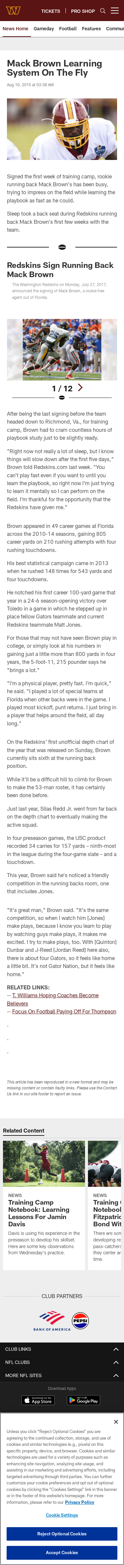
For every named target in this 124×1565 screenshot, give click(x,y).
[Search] (102, 10)
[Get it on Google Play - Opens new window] (83, 1403)
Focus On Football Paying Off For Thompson (64, 1011)
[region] (62, 1489)
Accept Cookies (62, 1552)
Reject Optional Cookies (62, 1533)
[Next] (80, 387)
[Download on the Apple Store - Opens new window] (38, 1401)
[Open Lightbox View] (62, 360)
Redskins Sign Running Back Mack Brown (60, 269)
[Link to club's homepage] (13, 8)
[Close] (116, 1422)
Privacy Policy (79, 1502)
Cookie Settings (62, 1515)
